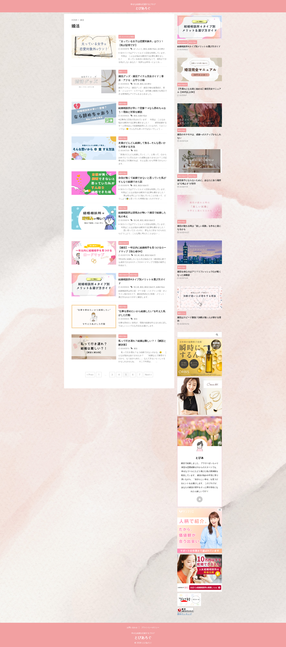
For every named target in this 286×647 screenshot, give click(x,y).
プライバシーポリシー (150, 627)
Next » (148, 374)
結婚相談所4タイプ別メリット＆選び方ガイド (198, 46)
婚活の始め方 (143, 185)
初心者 (136, 84)
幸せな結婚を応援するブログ (143, 633)
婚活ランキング (184, 613)
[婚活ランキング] (185, 610)
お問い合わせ (132, 627)
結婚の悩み (152, 49)
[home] (200, 499)
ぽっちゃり (137, 49)
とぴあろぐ (143, 8)
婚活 (145, 49)
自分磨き (161, 49)
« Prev (90, 374)
